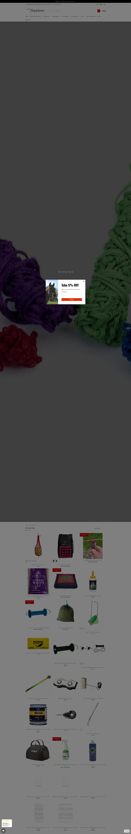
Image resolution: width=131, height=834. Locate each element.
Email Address (64, 291)
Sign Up (72, 299)
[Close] (83, 281)
